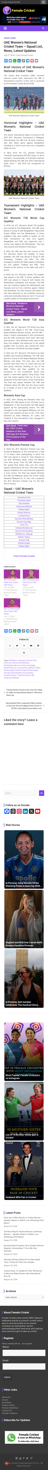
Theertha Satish (24, 500)
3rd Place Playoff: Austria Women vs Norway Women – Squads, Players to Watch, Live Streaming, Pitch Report (23, 1234)
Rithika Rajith (24, 546)
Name (6, 1347)
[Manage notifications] (7, 1463)
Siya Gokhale (24, 503)
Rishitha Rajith (24, 543)
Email (6, 1360)
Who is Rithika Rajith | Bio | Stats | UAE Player (31, 582)
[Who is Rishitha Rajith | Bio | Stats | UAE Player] (12, 574)
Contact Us (7, 1410)
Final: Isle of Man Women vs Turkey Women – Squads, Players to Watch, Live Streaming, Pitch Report (24, 1220)
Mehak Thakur (24, 537)
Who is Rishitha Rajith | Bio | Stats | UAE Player (11, 582)
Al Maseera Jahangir (24, 534)
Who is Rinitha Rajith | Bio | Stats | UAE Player (12, 611)
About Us (6, 1397)
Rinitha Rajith (24, 509)
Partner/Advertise (10, 1408)
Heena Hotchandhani (24, 531)
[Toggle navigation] (5, 28)
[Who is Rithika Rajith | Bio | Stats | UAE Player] (31, 574)
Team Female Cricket (24, 55)
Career (5, 1400)
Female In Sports (9, 1413)
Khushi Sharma (24, 513)
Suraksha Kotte (24, 497)
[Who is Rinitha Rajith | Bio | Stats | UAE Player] (12, 603)
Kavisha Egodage (24, 522)
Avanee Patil (24, 540)
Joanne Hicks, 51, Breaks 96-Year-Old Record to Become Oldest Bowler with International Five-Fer (23, 1273)
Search (41, 793)
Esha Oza (24, 525)
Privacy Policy (8, 1405)
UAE (32, 675)
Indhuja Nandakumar (24, 528)
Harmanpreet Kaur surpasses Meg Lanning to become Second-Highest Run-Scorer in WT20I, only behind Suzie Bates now (24, 706)
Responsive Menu (43, 2)
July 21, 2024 (9, 55)
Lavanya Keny (24, 516)
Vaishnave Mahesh (24, 506)
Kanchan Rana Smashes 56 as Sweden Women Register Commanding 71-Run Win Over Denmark (24, 1248)
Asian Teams (10, 38)
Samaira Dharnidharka (24, 519)
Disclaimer (7, 1402)
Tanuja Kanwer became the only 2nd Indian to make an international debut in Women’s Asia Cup (24, 692)
